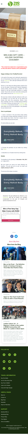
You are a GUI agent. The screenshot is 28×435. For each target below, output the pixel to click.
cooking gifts (4, 105)
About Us (3, 395)
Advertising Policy (5, 414)
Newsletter (3, 402)
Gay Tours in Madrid (5, 383)
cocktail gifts (22, 105)
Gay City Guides (4, 378)
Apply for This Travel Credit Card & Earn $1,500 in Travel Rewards (14, 297)
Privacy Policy (4, 416)
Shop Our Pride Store (5, 404)
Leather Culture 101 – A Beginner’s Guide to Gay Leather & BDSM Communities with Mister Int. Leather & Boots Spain (14, 326)
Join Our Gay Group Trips (6, 380)
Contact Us (3, 397)
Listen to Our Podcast (5, 385)
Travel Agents (4, 419)
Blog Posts (3, 399)
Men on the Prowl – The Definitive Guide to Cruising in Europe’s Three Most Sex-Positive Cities (14, 266)
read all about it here (18, 93)
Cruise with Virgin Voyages (6, 387)
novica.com (6, 80)
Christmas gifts (23, 103)
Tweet (5, 149)
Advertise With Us (5, 412)
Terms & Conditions (5, 421)
